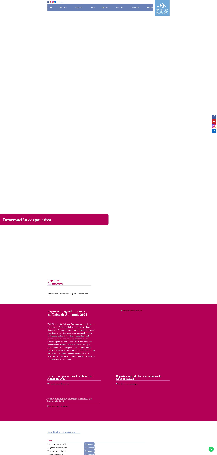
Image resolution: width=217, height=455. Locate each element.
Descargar (89, 443)
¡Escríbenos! (62, 2)
